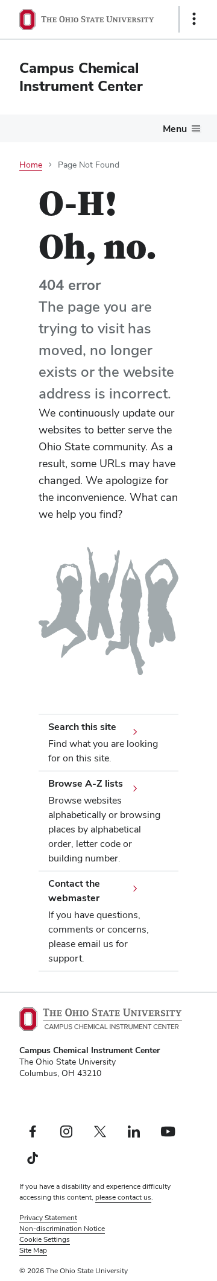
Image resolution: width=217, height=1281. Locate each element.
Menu (175, 128)
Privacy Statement (48, 1218)
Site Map (33, 1250)
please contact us (123, 1197)
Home (30, 164)
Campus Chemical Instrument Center (81, 76)
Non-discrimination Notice (62, 1228)
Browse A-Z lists (85, 783)
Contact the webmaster (74, 890)
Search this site (82, 726)
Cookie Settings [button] (44, 1239)
